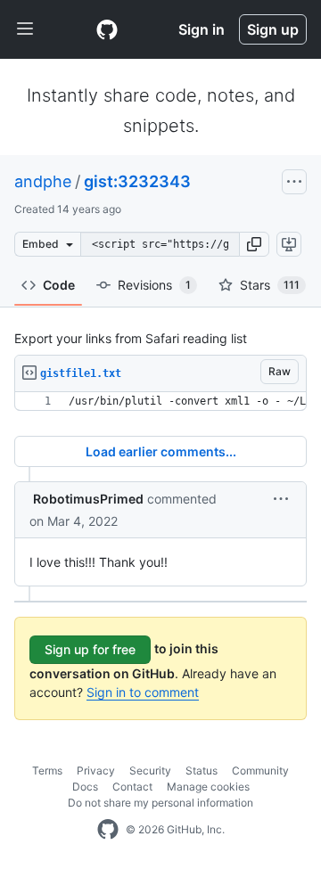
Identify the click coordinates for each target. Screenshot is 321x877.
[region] (160, 401)
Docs (85, 786)
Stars (270, 284)
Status (201, 770)
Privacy (96, 770)
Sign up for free (90, 649)
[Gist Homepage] (107, 29)
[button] (254, 244)
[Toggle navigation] (25, 29)
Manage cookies (208, 786)
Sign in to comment (142, 692)
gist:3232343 (137, 181)
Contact (132, 786)
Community (260, 770)
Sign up (273, 29)
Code (59, 284)
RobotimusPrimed (88, 498)
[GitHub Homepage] (108, 829)
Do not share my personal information (160, 802)
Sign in (201, 29)
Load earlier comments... (161, 451)
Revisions (154, 284)
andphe (42, 181)
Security (150, 770)
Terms (47, 770)
